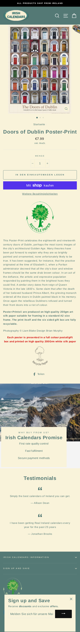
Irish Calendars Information (26, 557)
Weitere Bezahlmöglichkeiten (40, 193)
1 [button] (37, 118)
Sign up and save (16, 568)
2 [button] (40, 118)
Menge (40, 156)
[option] (40, 3)
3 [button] (43, 118)
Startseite (39, 124)
